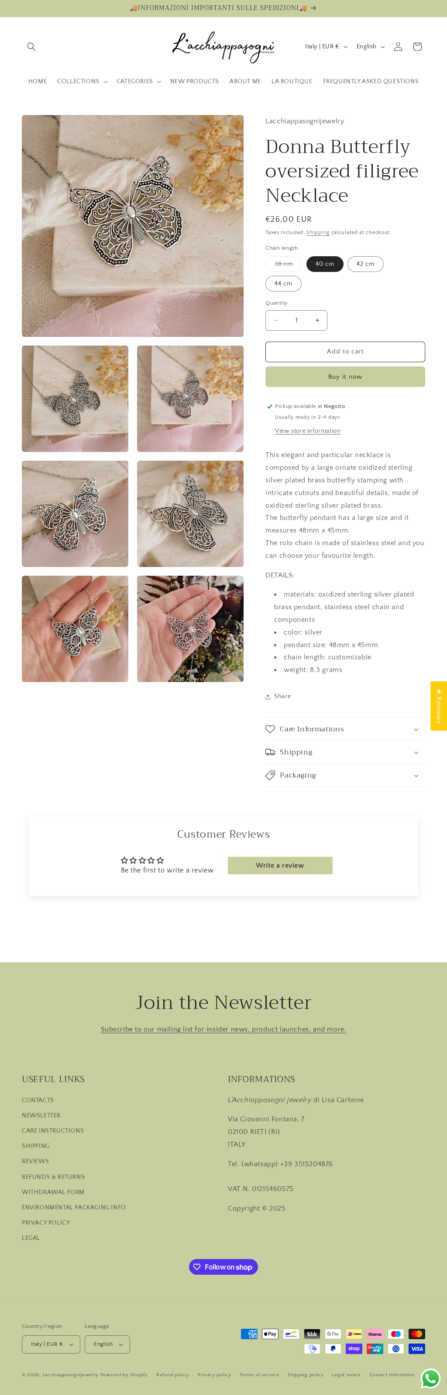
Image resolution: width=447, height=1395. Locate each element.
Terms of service (259, 1375)
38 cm (288, 266)
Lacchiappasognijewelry (71, 1375)
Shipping (318, 232)
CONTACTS (38, 1100)
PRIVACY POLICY (46, 1222)
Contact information (392, 1375)
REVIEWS (35, 1161)
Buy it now (345, 376)
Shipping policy (306, 1375)
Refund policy (172, 1375)
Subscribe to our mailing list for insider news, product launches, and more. (224, 1029)
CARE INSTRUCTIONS (53, 1130)
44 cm (283, 283)
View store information (307, 431)
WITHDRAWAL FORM (53, 1192)
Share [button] (282, 696)
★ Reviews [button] (439, 705)
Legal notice (346, 1375)
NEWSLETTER (41, 1115)
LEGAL (31, 1238)
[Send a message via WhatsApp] (431, 1379)
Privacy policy (214, 1375)
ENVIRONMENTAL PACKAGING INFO (74, 1207)
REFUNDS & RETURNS (53, 1177)
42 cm (366, 264)
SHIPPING (36, 1146)
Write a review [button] (280, 865)
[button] (31, 46)
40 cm (325, 264)
